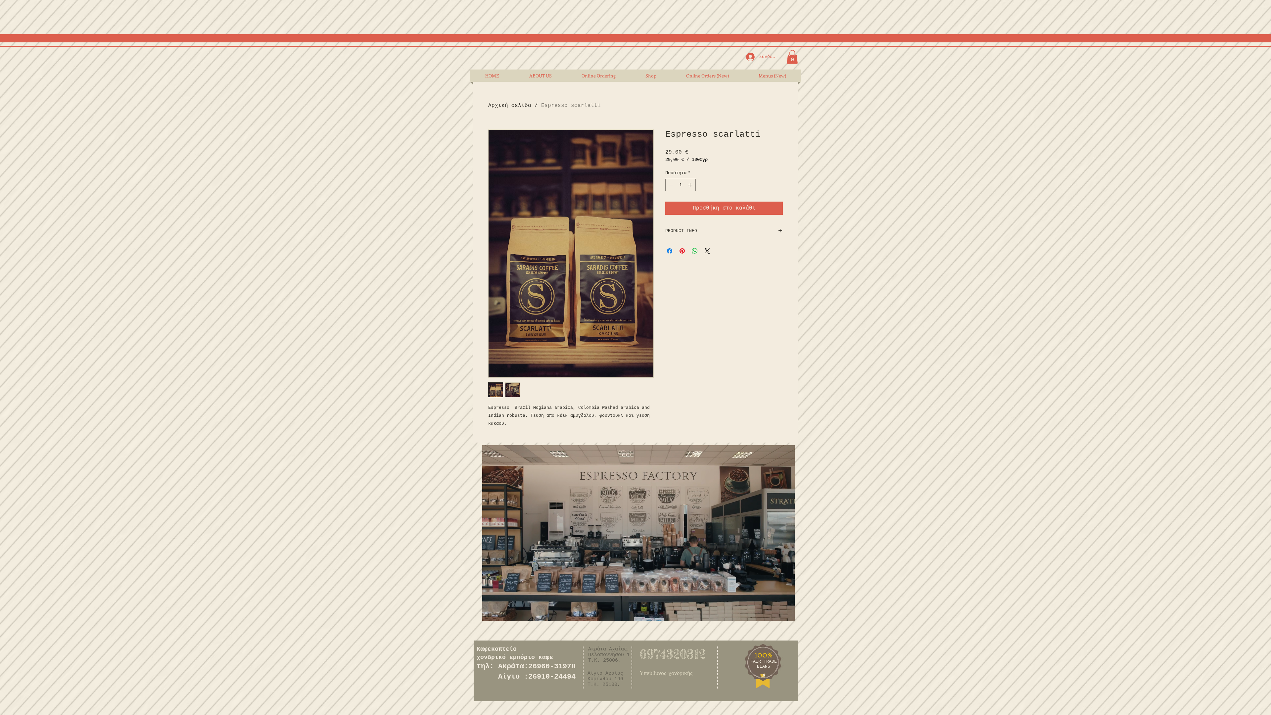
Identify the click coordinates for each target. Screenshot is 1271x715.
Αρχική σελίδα (509, 106)
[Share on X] (707, 251)
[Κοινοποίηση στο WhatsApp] (695, 251)
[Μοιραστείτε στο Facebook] (670, 251)
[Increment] (690, 185)
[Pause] (491, 612)
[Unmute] (502, 612)
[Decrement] (670, 185)
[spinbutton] (680, 185)
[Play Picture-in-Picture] (774, 612)
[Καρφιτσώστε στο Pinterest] (682, 251)
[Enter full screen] (785, 612)
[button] (792, 57)
